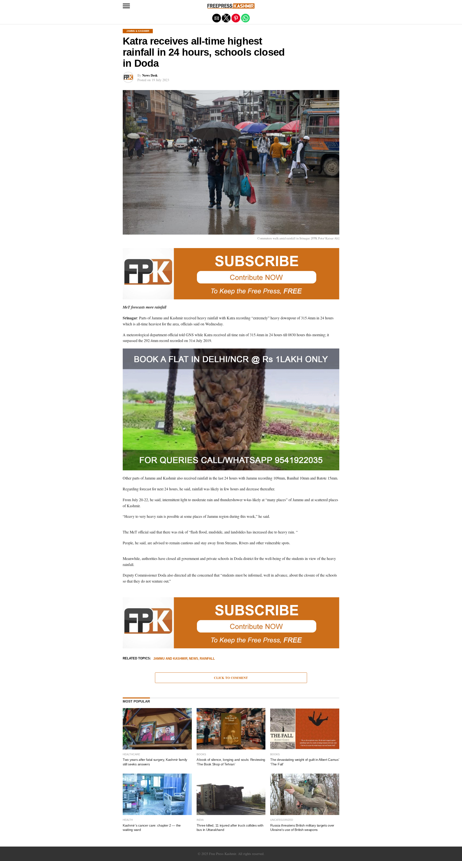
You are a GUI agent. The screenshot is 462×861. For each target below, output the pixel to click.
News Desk (150, 75)
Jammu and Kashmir (170, 658)
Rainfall (207, 658)
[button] (126, 6)
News (193, 658)
